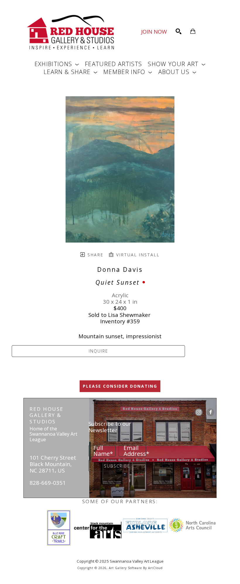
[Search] (178, 31)
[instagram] (199, 412)
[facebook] (210, 412)
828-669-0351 (48, 482)
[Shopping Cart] (193, 31)
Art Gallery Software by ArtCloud (136, 568)
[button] (57, 64)
